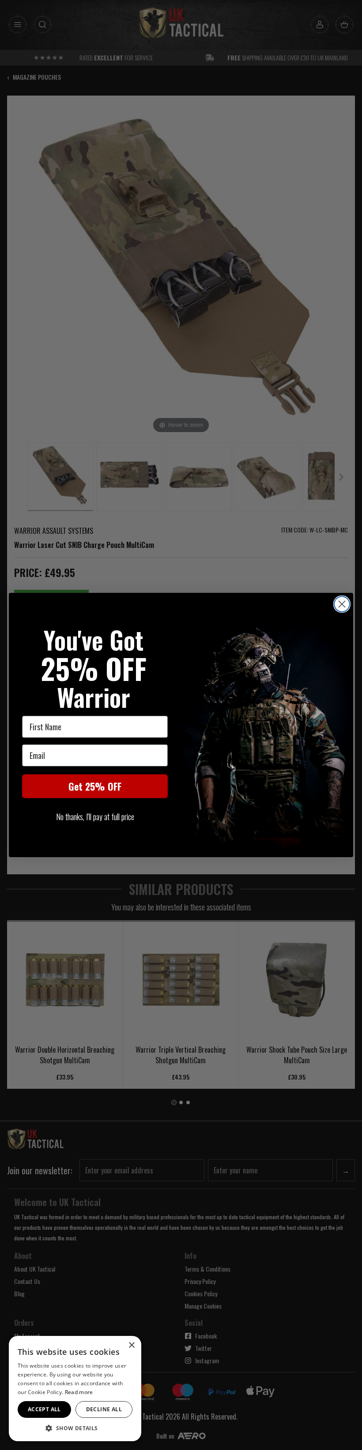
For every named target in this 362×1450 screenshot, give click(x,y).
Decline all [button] (104, 1409)
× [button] (131, 1345)
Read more (79, 1392)
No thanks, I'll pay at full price (95, 816)
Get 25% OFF (94, 786)
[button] (75, 1428)
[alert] (75, 1388)
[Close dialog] (342, 604)
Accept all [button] (44, 1409)
